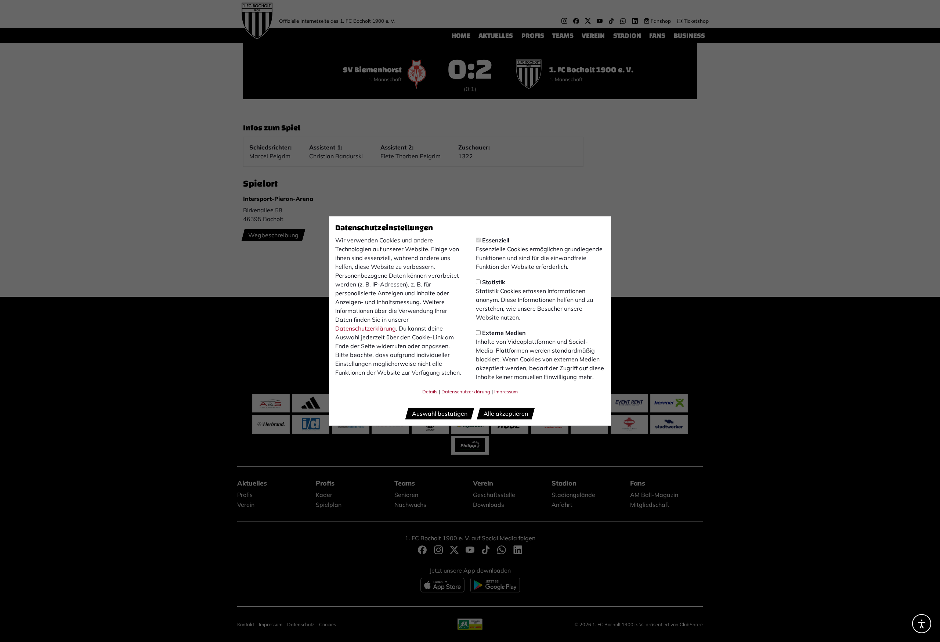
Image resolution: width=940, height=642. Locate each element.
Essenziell (495, 240)
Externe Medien (504, 332)
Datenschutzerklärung (365, 328)
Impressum (506, 391)
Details (429, 391)
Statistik (493, 282)
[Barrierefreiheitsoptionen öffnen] (921, 623)
